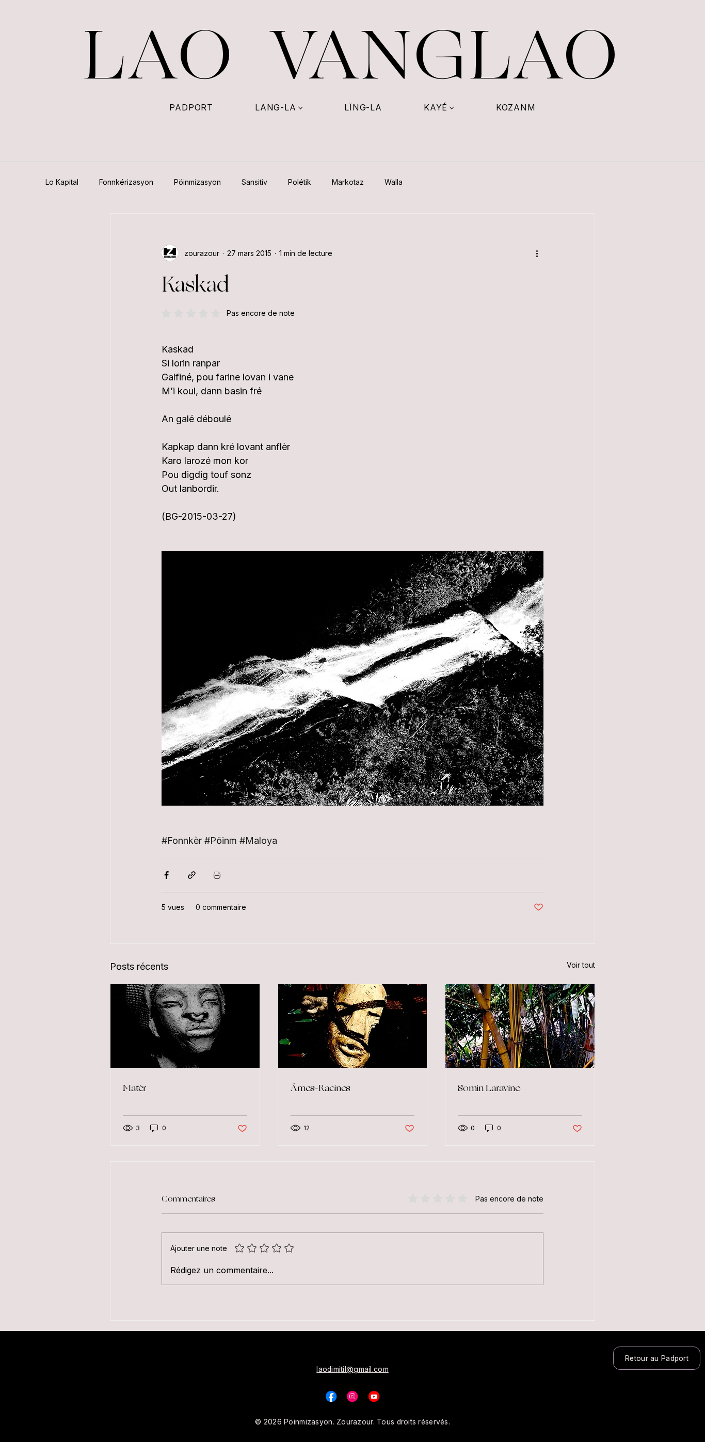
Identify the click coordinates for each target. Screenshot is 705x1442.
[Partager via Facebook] (166, 875)
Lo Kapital (61, 182)
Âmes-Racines (320, 1088)
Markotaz (348, 182)
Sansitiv (254, 182)
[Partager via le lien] (192, 875)
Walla (393, 182)
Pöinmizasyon (197, 182)
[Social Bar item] (331, 1396)
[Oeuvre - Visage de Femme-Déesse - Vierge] (185, 1026)
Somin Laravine (489, 1088)
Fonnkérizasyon (126, 182)
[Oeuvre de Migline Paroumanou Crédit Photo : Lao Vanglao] (352, 1026)
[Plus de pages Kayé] (452, 108)
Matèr (134, 1088)
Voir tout (581, 964)
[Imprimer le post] (217, 875)
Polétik (299, 182)
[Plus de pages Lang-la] (300, 108)
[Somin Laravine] (520, 1026)
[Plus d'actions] (537, 253)
